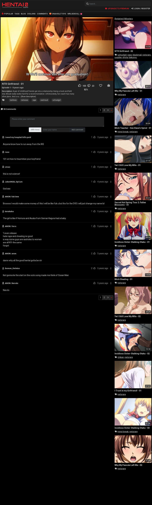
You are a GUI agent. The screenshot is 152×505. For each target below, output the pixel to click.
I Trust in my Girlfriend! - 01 (128, 390)
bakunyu (133, 57)
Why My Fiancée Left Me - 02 (128, 465)
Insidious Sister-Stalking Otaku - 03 (132, 428)
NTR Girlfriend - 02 (124, 51)
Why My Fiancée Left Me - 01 (128, 91)
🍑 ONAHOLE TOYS (57, 14)
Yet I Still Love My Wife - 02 (128, 316)
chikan (121, 357)
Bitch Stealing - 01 (123, 279)
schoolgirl (57, 100)
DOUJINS (31, 14)
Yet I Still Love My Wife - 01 (128, 165)
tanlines (13, 100)
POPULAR (8, 14)
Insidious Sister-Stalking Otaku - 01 (132, 242)
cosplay (118, 57)
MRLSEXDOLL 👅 (75, 14)
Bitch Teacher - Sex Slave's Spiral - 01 (133, 128)
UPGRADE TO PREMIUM (118, 8)
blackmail (137, 55)
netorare (24, 100)
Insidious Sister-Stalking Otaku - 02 (132, 353)
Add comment (77, 130)
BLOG (23, 14)
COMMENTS (42, 14)
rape (34, 100)
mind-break (123, 132)
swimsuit (44, 100)
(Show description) (28, 97)
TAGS (17, 14)
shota (125, 57)
